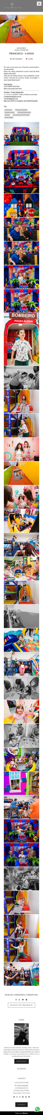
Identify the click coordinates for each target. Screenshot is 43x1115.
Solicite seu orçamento (21, 1005)
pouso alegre (9, 117)
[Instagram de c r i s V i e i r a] (19, 1097)
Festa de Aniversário (24, 112)
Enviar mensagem (22, 1085)
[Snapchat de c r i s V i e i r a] (26, 1097)
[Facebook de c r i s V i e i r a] (16, 1097)
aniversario (8, 110)
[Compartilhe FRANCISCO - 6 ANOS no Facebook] (16, 1000)
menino (7, 115)
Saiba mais (21, 1061)
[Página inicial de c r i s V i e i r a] (12, 6)
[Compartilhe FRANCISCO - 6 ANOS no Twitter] (23, 1000)
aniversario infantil (21, 110)
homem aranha (9, 112)
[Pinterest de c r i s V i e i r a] (23, 1097)
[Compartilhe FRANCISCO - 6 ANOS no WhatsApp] (19, 1000)
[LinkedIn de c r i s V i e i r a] (29, 1097)
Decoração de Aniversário (21, 115)
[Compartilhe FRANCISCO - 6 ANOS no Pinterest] (26, 1000)
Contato (21, 1104)
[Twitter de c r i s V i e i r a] (14, 1097)
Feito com (21, 1113)
